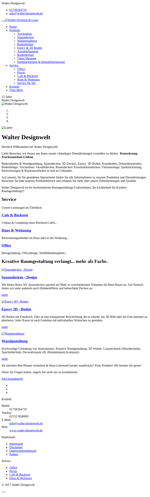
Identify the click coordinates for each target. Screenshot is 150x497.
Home (13, 26)
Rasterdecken (25, 55)
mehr (5, 295)
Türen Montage (26, 58)
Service (14, 65)
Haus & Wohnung (28, 79)
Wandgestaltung (27, 40)
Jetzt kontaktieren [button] (12, 378)
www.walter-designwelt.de (26, 430)
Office (21, 69)
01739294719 (18, 10)
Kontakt (14, 86)
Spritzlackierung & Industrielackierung (41, 62)
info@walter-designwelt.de (26, 13)
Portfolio (14, 30)
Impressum (16, 443)
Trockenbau (24, 33)
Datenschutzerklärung (22, 450)
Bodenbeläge (25, 44)
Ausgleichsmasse (27, 51)
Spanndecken (25, 37)
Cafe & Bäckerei (27, 76)
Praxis (21, 72)
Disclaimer (16, 447)
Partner (13, 454)
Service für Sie (26, 83)
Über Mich (16, 90)
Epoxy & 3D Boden (29, 47)
